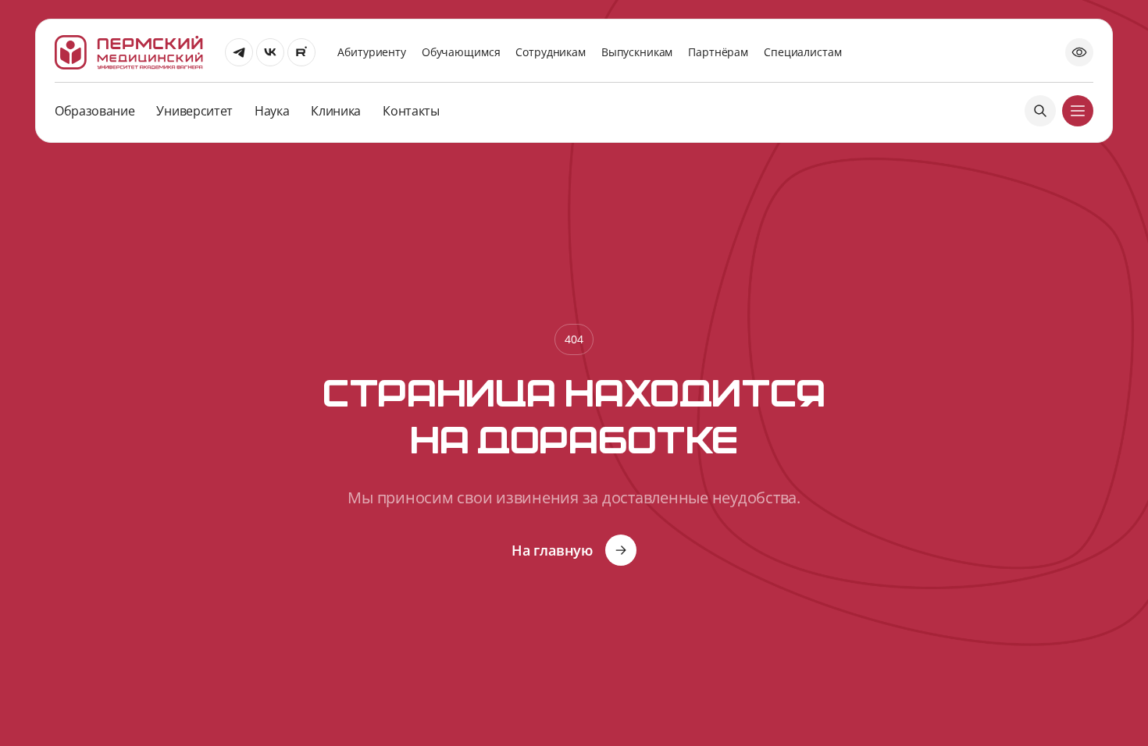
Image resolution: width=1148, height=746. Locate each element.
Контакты (411, 110)
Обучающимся (461, 51)
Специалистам (802, 51)
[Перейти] (239, 52)
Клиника (336, 110)
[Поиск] (1040, 110)
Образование (94, 110)
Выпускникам (636, 51)
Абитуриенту (371, 51)
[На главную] (129, 52)
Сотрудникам (550, 51)
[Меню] (1077, 110)
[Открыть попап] (1079, 52)
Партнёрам (718, 51)
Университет (194, 110)
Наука (272, 110)
